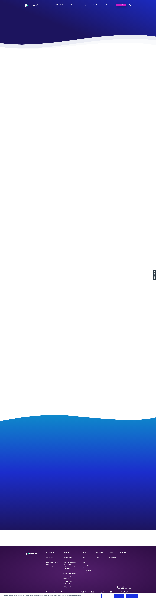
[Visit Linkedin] (118, 587)
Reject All (119, 595)
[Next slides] (128, 478)
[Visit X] (130, 587)
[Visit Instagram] (126, 587)
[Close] (153, 596)
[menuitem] (62, 5)
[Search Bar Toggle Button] (130, 5)
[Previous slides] (27, 478)
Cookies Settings (107, 595)
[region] (78, 596)
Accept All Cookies (132, 595)
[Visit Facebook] (122, 587)
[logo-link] (32, 5)
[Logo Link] (32, 553)
